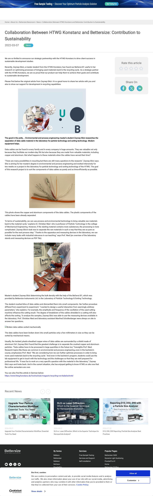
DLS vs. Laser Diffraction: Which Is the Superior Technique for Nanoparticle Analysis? (76, 432)
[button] (48, 391)
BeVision (57, 464)
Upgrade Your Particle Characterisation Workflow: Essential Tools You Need (27, 432)
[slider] (131, 71)
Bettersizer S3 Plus (112, 467)
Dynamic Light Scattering (114, 458)
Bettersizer (58, 458)
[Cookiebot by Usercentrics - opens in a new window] (15, 491)
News (39, 22)
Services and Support (87, 458)
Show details (36, 491)
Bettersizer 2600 (111, 455)
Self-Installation (85, 461)
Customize (131, 480)
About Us (14, 22)
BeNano (57, 455)
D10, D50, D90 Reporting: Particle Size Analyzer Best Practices (122, 432)
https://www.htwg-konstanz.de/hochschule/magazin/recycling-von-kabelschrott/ (39, 375)
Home (7, 22)
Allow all (133, 473)
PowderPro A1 (110, 461)
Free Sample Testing (86, 455)
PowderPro (58, 467)
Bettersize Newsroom (27, 22)
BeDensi (57, 461)
